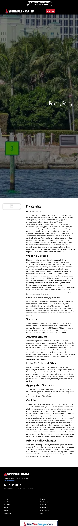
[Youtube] (17, 485)
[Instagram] (9, 485)
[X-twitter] (20, 485)
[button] (75, 11)
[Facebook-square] (5, 485)
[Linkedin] (13, 485)
